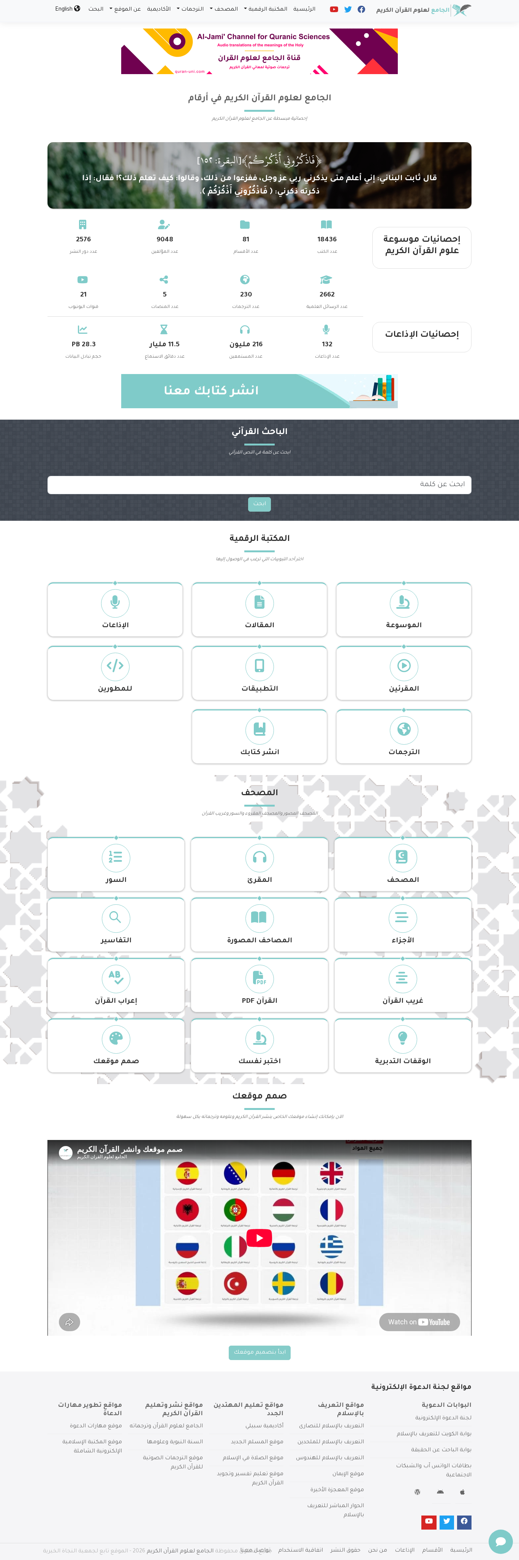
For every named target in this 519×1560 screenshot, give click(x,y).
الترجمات (192, 10)
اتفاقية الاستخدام (300, 1551)
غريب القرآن (403, 1001)
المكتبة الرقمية (267, 10)
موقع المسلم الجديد (257, 1443)
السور (116, 881)
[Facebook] (361, 11)
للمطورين (115, 689)
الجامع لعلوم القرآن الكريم (180, 1552)
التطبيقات (259, 689)
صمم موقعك (116, 1062)
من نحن (377, 1551)
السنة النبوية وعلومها (175, 1443)
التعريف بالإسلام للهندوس (330, 1458)
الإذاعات (115, 626)
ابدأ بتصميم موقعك (260, 1353)
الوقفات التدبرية (403, 1062)
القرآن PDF (259, 1001)
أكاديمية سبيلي (264, 1427)
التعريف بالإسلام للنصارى (331, 1427)
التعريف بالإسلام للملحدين (330, 1443)
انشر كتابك (259, 753)
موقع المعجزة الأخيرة (337, 1490)
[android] (441, 1493)
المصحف (226, 10)
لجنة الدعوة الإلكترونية (443, 1419)
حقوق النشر (346, 1551)
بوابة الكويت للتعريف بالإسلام (434, 1435)
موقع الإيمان (348, 1474)
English (64, 10)
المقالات (259, 626)
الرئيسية (304, 10)
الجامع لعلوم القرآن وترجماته (166, 1427)
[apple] (463, 1493)
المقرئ (259, 881)
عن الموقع (127, 10)
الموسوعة (404, 626)
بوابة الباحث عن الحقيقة (441, 1450)
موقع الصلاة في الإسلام (253, 1458)
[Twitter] (347, 11)
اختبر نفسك (259, 1062)
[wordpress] (418, 1493)
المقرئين (404, 689)
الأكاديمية (159, 10)
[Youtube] (333, 11)
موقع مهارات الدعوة (96, 1427)
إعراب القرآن (116, 1001)
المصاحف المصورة (259, 941)
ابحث (259, 504)
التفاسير (116, 941)
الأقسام (432, 1551)
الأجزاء (403, 941)
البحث (95, 10)
